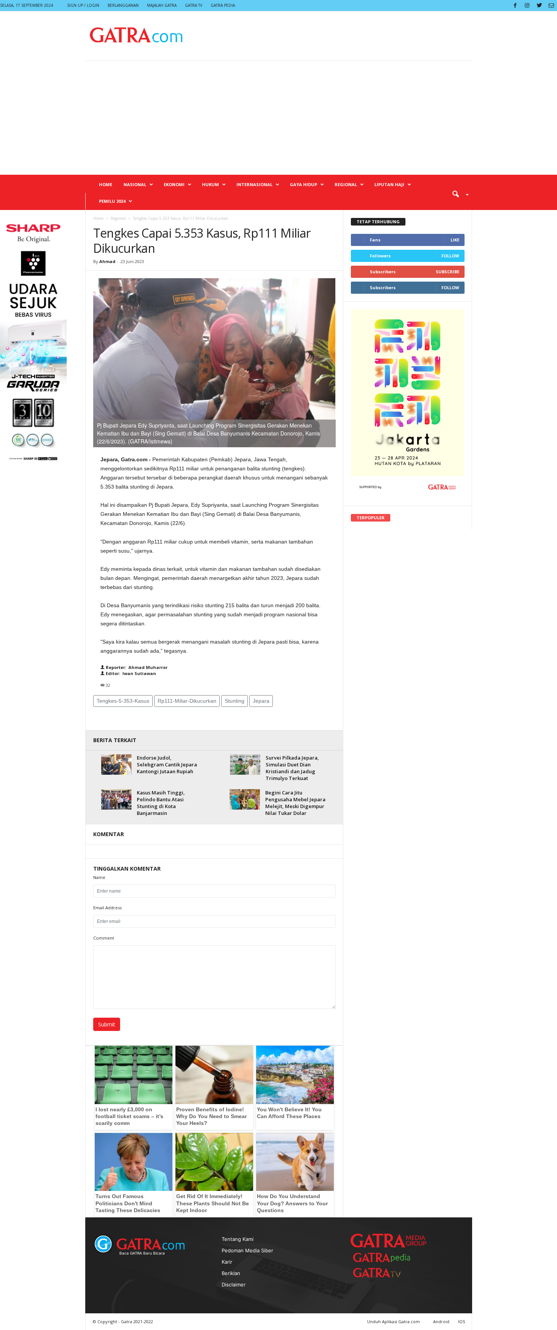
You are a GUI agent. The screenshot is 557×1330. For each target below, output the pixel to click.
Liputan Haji (389, 184)
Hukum (210, 184)
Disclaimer (234, 1284)
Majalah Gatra (162, 5)
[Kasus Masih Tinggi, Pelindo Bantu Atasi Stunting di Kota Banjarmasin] (116, 799)
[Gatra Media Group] (388, 1240)
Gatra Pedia (223, 5)
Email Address (107, 907)
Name (99, 877)
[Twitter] (539, 5)
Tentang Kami (237, 1239)
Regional (346, 184)
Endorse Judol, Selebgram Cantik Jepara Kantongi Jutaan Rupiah (167, 764)
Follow (450, 255)
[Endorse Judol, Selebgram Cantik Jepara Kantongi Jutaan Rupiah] (116, 764)
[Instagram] (527, 5)
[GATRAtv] (384, 1272)
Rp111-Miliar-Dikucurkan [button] (187, 701)
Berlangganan (123, 5)
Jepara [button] (261, 701)
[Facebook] (514, 5)
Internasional (254, 184)
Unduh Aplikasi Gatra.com (394, 1321)
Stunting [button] (234, 701)
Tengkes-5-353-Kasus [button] (123, 701)
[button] (457, 193)
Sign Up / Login (83, 5)
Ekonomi (174, 184)
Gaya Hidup (303, 184)
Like (455, 240)
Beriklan (231, 1273)
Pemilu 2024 (112, 201)
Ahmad (107, 261)
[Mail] (551, 5)
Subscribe (447, 271)
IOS (461, 1321)
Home (105, 184)
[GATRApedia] (384, 1257)
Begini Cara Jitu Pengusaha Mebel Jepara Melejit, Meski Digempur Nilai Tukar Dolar (295, 802)
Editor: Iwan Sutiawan (130, 673)
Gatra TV (193, 5)
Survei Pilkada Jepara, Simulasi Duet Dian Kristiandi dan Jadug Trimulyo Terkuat (292, 768)
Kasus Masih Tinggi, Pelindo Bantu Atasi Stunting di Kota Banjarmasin (161, 802)
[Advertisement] (278, 118)
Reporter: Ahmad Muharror (136, 667)
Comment (103, 938)
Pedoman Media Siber (247, 1250)
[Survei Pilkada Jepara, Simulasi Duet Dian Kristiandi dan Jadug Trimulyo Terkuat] (245, 764)
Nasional (135, 184)
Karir (227, 1262)
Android (441, 1321)
